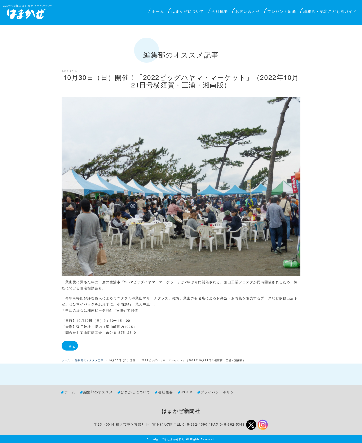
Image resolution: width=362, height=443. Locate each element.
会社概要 (220, 11)
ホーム (158, 11)
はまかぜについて (187, 11)
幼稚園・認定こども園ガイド (330, 11)
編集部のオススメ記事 (89, 360)
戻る (69, 345)
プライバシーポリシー (219, 392)
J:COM (187, 392)
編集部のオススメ (98, 392)
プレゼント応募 (281, 11)
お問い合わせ (247, 11)
